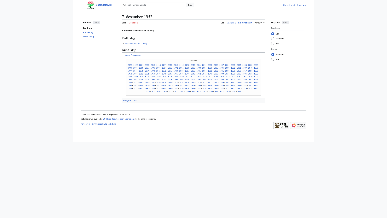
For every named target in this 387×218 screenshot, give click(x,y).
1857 (158, 85)
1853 (181, 85)
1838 (135, 89)
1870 (216, 83)
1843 (239, 85)
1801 (233, 91)
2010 (204, 65)
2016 (170, 65)
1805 (210, 91)
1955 (256, 71)
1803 (222, 91)
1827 (199, 89)
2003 (244, 65)
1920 (193, 77)
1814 (159, 91)
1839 (130, 89)
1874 (193, 83)
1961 (222, 71)
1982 (233, 68)
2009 (210, 65)
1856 (164, 85)
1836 (147, 89)
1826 (204, 89)
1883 (141, 83)
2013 (187, 65)
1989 (193, 68)
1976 (135, 71)
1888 (244, 80)
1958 (239, 71)
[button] (82, 5)
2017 (164, 65)
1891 (227, 80)
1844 (233, 85)
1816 (147, 91)
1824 (216, 89)
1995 (158, 68)
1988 (199, 68)
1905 (147, 80)
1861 (135, 85)
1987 (204, 68)
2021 (141, 65)
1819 (244, 89)
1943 (193, 74)
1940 (210, 74)
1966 (193, 71)
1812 (170, 91)
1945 (181, 74)
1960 (227, 71)
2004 (239, 65)
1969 (176, 71)
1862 (130, 85)
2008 (216, 65)
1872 (204, 83)
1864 (250, 83)
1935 (239, 74)
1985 (216, 68)
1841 (250, 85)
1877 (176, 83)
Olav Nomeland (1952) (136, 43)
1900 (176, 80)
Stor (277, 43)
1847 (216, 85)
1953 (135, 74)
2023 (130, 65)
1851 (193, 85)
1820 (239, 89)
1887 (250, 80)
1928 (147, 77)
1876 (181, 83)
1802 (228, 91)
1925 (164, 77)
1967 (187, 71)
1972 (158, 71)
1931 (130, 77)
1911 (245, 77)
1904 (153, 80)
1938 (222, 74)
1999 (135, 68)
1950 (153, 74)
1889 (239, 80)
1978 (256, 68)
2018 (158, 65)
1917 (210, 77)
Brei (277, 59)
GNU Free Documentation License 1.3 (118, 119)
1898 (187, 80)
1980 (244, 68)
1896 (199, 80)
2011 (199, 65)
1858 (153, 85)
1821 (233, 89)
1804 (216, 91)
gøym (96, 22)
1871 (210, 83)
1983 (227, 68)
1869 (222, 83)
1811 (176, 91)
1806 (205, 91)
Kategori (127, 100)
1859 (147, 85)
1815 (153, 91)
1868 (227, 83)
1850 (199, 85)
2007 (222, 65)
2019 (153, 65)
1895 (204, 80)
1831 (176, 89)
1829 (187, 89)
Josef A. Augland (133, 55)
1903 (158, 80)
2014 (181, 65)
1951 (147, 74)
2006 (227, 65)
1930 (135, 77)
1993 (170, 68)
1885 (130, 83)
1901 (170, 80)
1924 (170, 77)
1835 (153, 89)
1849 (204, 85)
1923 (176, 77)
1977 (130, 71)
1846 (222, 85)
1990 (187, 68)
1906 (141, 80)
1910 (250, 77)
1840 (256, 85)
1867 (233, 83)
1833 (164, 89)
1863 (256, 83)
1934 (244, 74)
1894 (210, 80)
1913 (233, 77)
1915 (222, 77)
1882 (147, 83)
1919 (199, 77)
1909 (256, 77)
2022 (135, 65)
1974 (147, 71)
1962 (216, 71)
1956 (250, 71)
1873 (199, 83)
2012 (193, 65)
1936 (233, 74)
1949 (158, 74)
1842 (244, 85)
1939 (216, 74)
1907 (135, 80)
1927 (153, 77)
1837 (141, 89)
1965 (199, 71)
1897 (193, 80)
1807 (199, 91)
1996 (153, 68)
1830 (181, 89)
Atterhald (112, 124)
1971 (164, 71)
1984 (222, 68)
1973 (153, 71)
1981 (239, 68)
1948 (164, 74)
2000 (130, 68)
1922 (181, 77)
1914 (227, 77)
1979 (250, 68)
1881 (153, 83)
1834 (158, 89)
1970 (170, 71)
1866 (239, 83)
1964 (204, 71)
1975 (141, 71)
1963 (210, 71)
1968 (181, 71)
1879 (164, 83)
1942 (199, 74)
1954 (130, 74)
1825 (210, 89)
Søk (190, 5)
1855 (170, 85)
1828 (193, 89)
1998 (141, 68)
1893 (216, 80)
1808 (193, 91)
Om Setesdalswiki (99, 124)
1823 (222, 89)
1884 (135, 83)
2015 (176, 65)
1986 (210, 68)
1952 (141, 74)
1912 (239, 77)
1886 (256, 80)
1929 (141, 77)
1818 (250, 89)
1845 (227, 85)
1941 (204, 74)
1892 (222, 80)
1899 (181, 80)
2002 (250, 65)
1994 (164, 68)
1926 (158, 77)
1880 (158, 83)
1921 (187, 77)
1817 (256, 89)
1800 (239, 91)
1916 (216, 77)
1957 (244, 71)
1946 (176, 74)
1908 (130, 80)
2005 (233, 65)
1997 (147, 68)
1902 (164, 80)
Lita (277, 34)
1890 (233, 80)
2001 (256, 65)
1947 (170, 74)
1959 (233, 71)
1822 (227, 89)
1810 (182, 91)
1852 (187, 85)
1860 (141, 85)
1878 (170, 83)
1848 (210, 85)
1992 (176, 68)
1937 (227, 74)
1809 (187, 91)
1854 (176, 85)
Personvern (85, 124)
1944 (187, 74)
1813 (165, 91)
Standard (279, 38)
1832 (170, 89)
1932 (256, 74)
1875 (187, 83)
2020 (147, 65)
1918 (204, 77)
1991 (181, 68)
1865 (244, 83)
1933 (250, 74)
